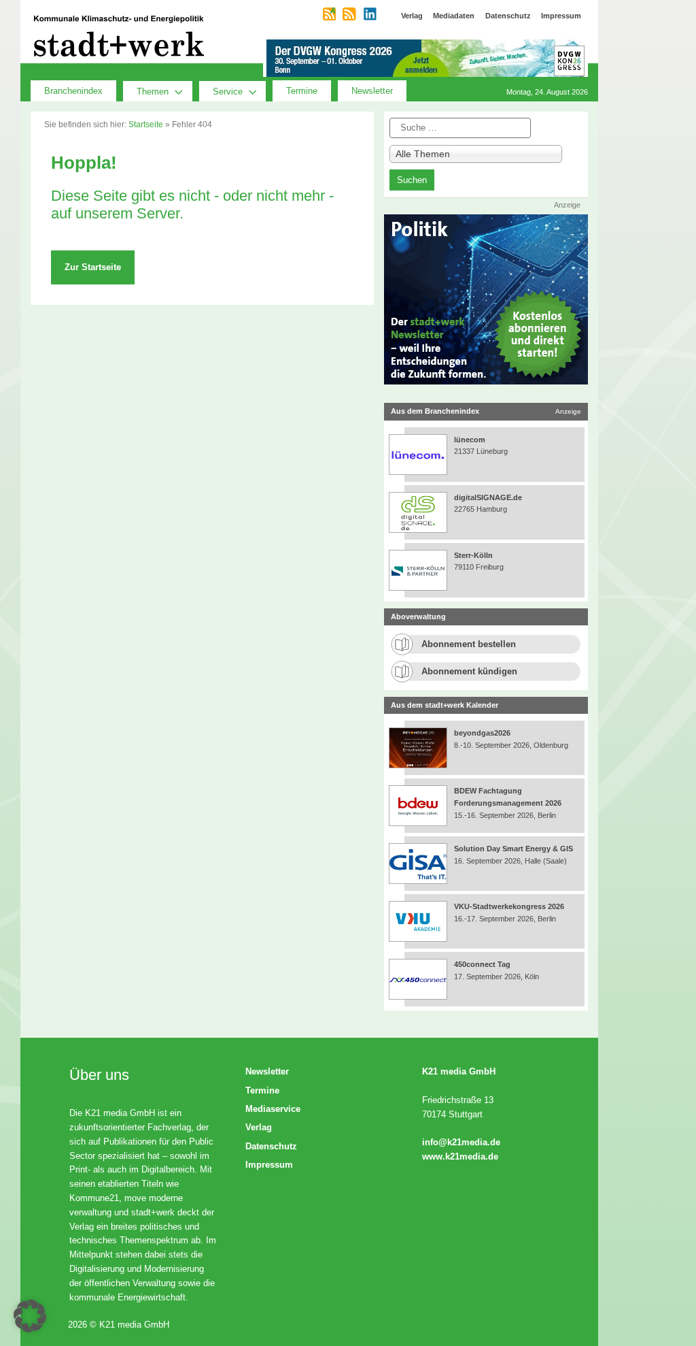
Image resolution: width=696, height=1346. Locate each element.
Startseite (145, 124)
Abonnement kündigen (469, 671)
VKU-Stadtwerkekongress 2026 (510, 906)
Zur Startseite (93, 267)
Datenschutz (271, 1146)
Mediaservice (272, 1109)
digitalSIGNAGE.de (488, 497)
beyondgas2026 (483, 733)
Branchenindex (73, 91)
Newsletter (372, 91)
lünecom (469, 440)
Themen (153, 91)
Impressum (269, 1165)
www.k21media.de (460, 1156)
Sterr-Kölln (473, 555)
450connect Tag (482, 964)
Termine (301, 91)
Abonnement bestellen (468, 644)
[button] (30, 1316)
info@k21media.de (461, 1142)
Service (228, 91)
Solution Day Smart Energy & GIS (513, 848)
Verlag (258, 1127)
